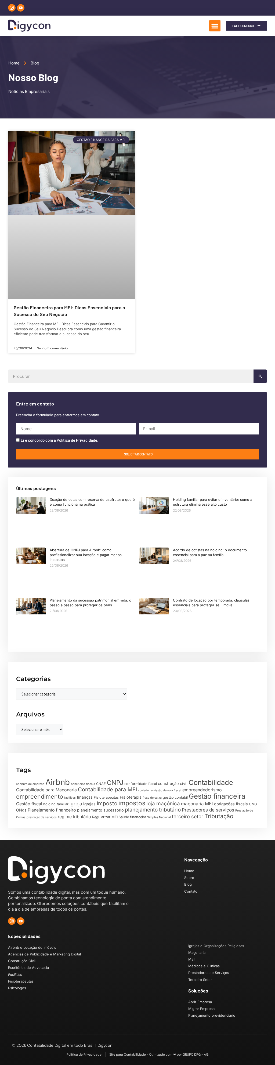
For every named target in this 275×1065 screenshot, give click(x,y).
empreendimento (39, 796)
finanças (85, 797)
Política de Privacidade (77, 440)
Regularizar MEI (105, 817)
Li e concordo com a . (59, 440)
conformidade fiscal (140, 784)
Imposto (107, 803)
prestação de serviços (42, 817)
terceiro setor (187, 816)
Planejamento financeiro (52, 810)
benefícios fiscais (83, 784)
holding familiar (55, 804)
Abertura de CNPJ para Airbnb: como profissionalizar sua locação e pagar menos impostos (86, 555)
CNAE (101, 784)
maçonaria (192, 803)
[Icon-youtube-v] (20, 8)
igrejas (89, 804)
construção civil (172, 783)
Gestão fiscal (29, 803)
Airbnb (57, 782)
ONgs (21, 810)
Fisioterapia (131, 797)
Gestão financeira (217, 796)
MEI (209, 803)
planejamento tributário (153, 809)
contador (144, 790)
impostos (131, 803)
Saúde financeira (132, 817)
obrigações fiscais (231, 804)
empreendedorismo (202, 789)
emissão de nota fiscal (166, 790)
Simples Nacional (159, 817)
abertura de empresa (30, 784)
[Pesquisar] (260, 376)
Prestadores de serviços (208, 810)
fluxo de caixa (152, 797)
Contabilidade (211, 782)
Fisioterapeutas (106, 797)
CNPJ (115, 783)
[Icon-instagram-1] (12, 8)
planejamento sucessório (100, 810)
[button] (214, 25)
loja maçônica (163, 803)
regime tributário (74, 816)
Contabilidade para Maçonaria (46, 789)
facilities (70, 797)
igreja (76, 803)
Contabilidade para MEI (107, 789)
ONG (253, 804)
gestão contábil (175, 797)
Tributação (218, 816)
